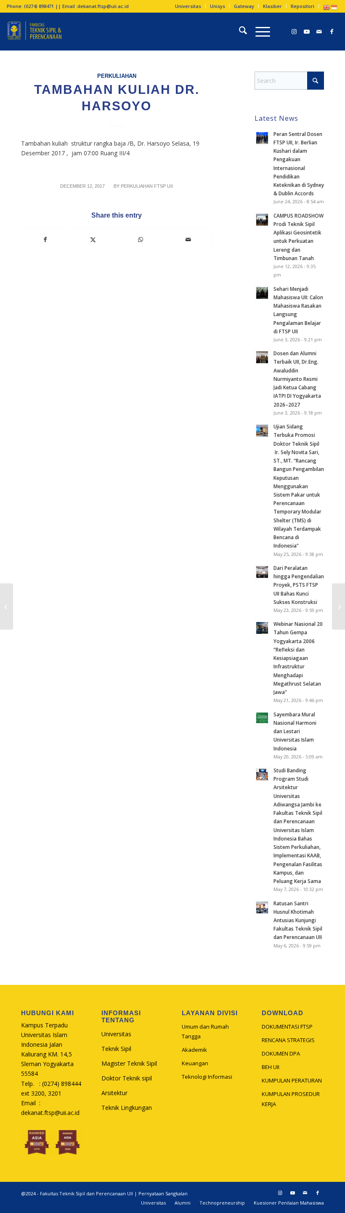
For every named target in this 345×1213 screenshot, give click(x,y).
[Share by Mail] (188, 239)
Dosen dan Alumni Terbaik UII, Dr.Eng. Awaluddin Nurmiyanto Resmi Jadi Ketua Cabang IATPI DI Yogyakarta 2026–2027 (297, 378)
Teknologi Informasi (207, 1076)
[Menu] (258, 32)
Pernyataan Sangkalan (163, 1193)
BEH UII (270, 1067)
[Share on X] (93, 239)
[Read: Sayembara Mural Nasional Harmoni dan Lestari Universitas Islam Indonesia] (262, 718)
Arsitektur (114, 1093)
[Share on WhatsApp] (140, 239)
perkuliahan (116, 76)
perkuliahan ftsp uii (147, 186)
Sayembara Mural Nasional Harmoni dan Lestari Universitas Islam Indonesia (294, 731)
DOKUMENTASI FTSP (287, 1026)
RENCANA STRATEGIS (288, 1040)
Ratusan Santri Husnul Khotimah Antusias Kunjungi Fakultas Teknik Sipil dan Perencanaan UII (297, 920)
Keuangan (195, 1063)
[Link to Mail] (319, 31)
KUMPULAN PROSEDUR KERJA (291, 1098)
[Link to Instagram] (294, 31)
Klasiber (272, 6)
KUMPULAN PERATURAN (292, 1080)
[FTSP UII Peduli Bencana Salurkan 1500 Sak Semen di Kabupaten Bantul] (338, 606)
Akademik (194, 1049)
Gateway (244, 6)
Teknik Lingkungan (126, 1108)
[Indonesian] (334, 7)
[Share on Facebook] (45, 239)
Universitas (188, 6)
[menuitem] (188, 6)
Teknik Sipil (116, 1049)
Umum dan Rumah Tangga (205, 1031)
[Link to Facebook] (332, 31)
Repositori (302, 6)
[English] (327, 7)
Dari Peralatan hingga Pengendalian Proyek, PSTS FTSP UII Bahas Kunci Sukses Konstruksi (298, 584)
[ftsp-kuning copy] (34, 32)
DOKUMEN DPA (281, 1053)
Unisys (217, 6)
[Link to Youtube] (306, 31)
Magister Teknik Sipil (129, 1063)
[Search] (239, 32)
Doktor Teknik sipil (126, 1078)
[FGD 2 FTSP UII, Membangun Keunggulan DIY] (6, 606)
